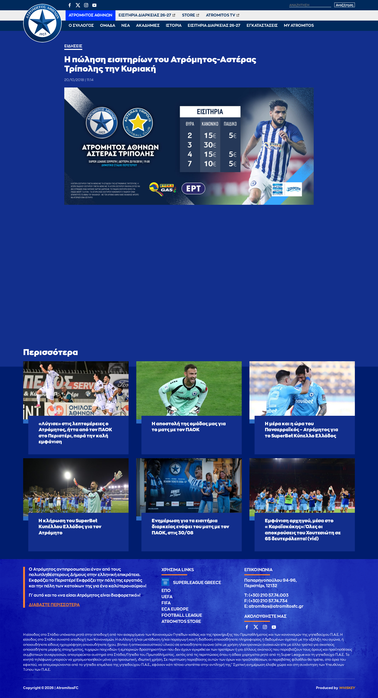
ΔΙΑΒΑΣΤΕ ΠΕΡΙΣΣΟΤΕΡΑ (54, 605)
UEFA (167, 597)
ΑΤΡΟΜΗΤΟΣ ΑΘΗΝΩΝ (90, 15)
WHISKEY (347, 688)
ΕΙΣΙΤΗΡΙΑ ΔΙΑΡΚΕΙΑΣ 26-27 (145, 15)
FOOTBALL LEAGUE (181, 615)
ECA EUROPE (174, 609)
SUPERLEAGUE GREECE (197, 583)
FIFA (166, 603)
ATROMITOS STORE (181, 622)
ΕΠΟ (166, 591)
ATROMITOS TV (220, 15)
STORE (188, 15)
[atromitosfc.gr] (42, 41)
